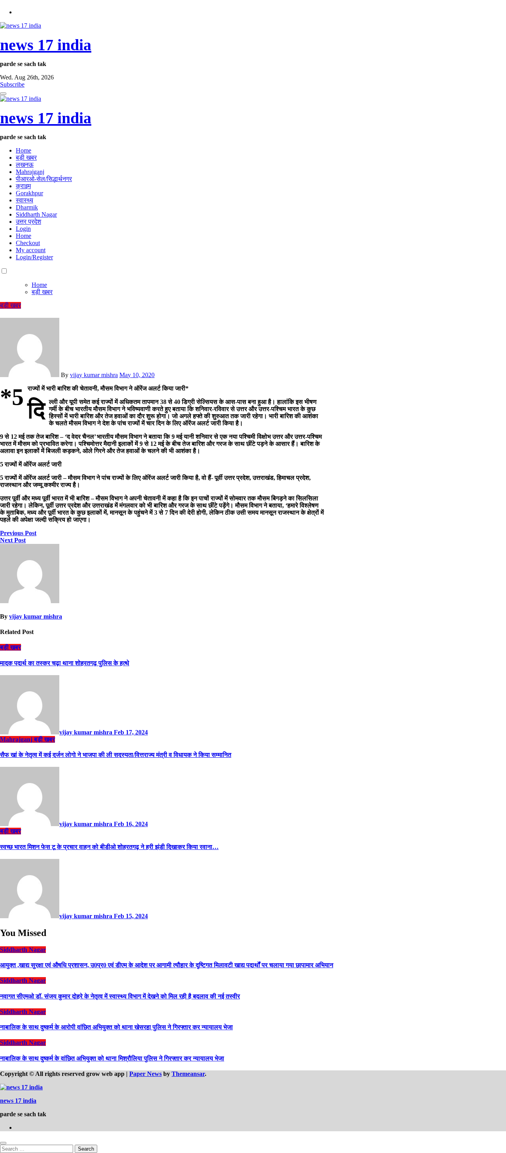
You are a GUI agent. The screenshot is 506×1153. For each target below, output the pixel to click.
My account (30, 250)
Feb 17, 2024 (131, 732)
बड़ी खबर (26, 157)
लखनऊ (25, 164)
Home (23, 150)
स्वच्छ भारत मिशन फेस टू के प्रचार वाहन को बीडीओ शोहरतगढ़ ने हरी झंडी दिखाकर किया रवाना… (109, 847)
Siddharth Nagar (36, 214)
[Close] (3, 1143)
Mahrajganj (30, 171)
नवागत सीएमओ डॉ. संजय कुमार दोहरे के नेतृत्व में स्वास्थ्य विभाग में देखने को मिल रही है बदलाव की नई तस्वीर (120, 996)
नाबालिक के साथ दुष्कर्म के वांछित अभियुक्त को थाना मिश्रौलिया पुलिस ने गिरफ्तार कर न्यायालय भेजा (112, 1058)
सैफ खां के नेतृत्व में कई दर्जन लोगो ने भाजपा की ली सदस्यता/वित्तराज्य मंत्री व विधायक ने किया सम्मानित (115, 754)
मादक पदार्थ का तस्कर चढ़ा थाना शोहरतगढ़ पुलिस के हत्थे (64, 663)
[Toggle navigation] (3, 93)
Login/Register (34, 257)
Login (23, 228)
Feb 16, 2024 (131, 824)
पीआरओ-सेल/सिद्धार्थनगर (44, 178)
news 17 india (45, 45)
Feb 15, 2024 (131, 916)
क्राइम (23, 186)
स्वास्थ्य (24, 200)
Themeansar (188, 1073)
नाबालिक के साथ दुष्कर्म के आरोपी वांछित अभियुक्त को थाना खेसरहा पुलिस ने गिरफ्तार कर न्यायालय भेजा (116, 1027)
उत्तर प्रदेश (28, 221)
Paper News (145, 1073)
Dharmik (27, 207)
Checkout (28, 243)
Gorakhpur (29, 193)
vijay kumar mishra (94, 375)
